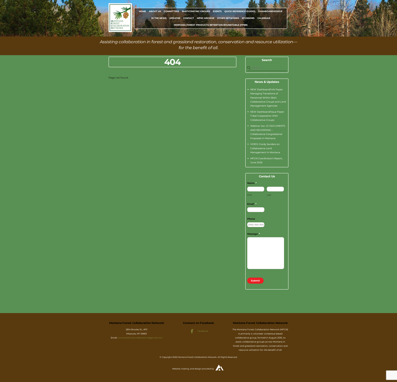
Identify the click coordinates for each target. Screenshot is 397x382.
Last (269, 195)
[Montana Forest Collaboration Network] (120, 30)
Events (217, 11)
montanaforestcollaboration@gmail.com (140, 337)
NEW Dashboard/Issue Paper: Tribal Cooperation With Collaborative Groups (267, 115)
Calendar (263, 18)
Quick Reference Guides (239, 11)
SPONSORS (248, 18)
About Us (155, 11)
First (249, 195)
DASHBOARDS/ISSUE (270, 11)
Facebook (202, 331)
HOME (142, 11)
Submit (255, 280)
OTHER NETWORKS (228, 18)
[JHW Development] (219, 371)
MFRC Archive (205, 18)
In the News (158, 18)
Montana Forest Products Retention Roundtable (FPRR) (211, 25)
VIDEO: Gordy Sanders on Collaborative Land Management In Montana (265, 148)
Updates (174, 18)
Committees (171, 11)
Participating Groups (196, 11)
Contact (188, 18)
